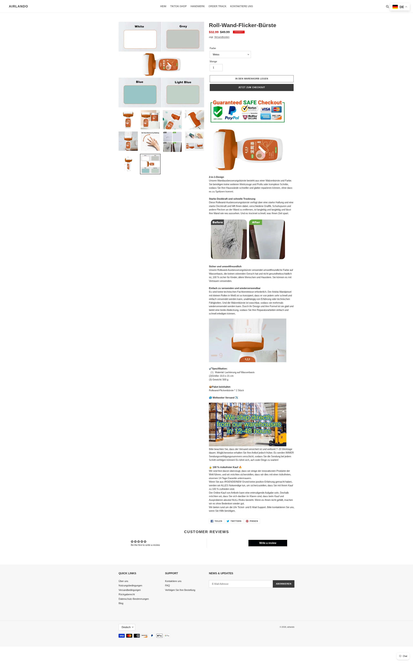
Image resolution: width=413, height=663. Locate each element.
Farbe (213, 48)
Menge (213, 61)
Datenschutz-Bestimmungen (134, 598)
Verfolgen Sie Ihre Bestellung (180, 590)
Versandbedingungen (130, 590)
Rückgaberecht (127, 594)
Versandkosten (221, 37)
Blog (121, 603)
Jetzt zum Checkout (251, 87)
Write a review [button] (267, 543)
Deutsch (126, 627)
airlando (18, 6)
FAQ (167, 585)
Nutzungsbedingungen (130, 585)
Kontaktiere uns (173, 581)
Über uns (123, 581)
